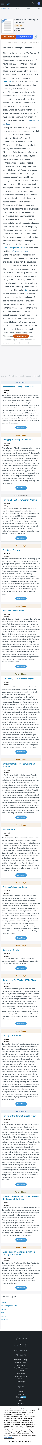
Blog (20, 1400)
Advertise (20, 1394)
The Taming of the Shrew (14, 248)
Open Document (8, 37)
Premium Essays (21, 1362)
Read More (21, 427)
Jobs (17, 1397)
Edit (9, 43)
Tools (15, 43)
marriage (7, 81)
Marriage (4, 1309)
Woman (3, 1316)
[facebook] (16, 1346)
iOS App (21, 1379)
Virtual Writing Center (21, 1368)
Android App (21, 1382)
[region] (21, 1425)
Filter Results (33, 43)
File (4, 43)
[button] (2, 3)
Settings (23, 43)
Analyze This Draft (24, 37)
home (3, 8)
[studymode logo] (14, 3)
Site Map (21, 1403)
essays (9, 8)
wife (25, 290)
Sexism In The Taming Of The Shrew (26, 21)
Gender (3, 1302)
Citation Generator (21, 1376)
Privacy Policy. (8, 1437)
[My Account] (40, 3)
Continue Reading (21, 336)
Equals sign (5, 1319)
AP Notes (20, 1371)
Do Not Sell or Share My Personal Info (20, 1441)
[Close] (39, 1409)
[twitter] (21, 1346)
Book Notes (21, 1373)
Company (21, 1392)
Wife (2, 1313)
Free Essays (21, 1365)
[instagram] (26, 1346)
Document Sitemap (20, 1360)
